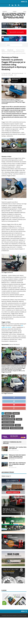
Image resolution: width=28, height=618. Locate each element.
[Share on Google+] (14, 408)
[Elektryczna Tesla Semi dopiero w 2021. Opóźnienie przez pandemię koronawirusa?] (5, 458)
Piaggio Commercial (8, 422)
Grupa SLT (8, 413)
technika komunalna (16, 428)
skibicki (18, 425)
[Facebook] (9, 5)
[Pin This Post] (14, 405)
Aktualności (5, 75)
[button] (14, 145)
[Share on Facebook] (14, 397)
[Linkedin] (12, 5)
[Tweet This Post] (14, 401)
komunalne (6, 416)
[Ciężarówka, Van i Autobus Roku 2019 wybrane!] (5, 450)
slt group (5, 428)
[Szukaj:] (14, 45)
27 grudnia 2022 (6, 73)
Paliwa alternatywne (8, 419)
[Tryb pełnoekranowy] (24, 151)
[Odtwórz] (3, 151)
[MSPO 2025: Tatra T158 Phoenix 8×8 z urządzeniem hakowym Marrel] (5, 466)
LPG (13, 416)
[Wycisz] (22, 151)
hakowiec (16, 413)
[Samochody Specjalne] (14, 15)
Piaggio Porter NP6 (8, 425)
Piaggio (19, 419)
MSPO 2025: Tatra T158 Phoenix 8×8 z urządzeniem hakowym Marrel (17, 464)
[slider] (13, 150)
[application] (14, 145)
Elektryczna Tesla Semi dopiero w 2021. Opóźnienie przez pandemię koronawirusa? (17, 456)
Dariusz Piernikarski (18, 73)
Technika (10, 75)
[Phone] (15, 5)
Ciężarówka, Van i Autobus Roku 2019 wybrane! (17, 447)
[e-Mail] (18, 5)
